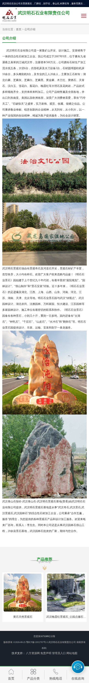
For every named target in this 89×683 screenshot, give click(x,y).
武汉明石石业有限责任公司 (62, 642)
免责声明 (45, 653)
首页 (18, 29)
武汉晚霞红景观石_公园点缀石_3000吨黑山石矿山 (45, 616)
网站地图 (71, 653)
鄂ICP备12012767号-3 (37, 642)
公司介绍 (29, 29)
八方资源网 (33, 653)
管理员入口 (59, 653)
